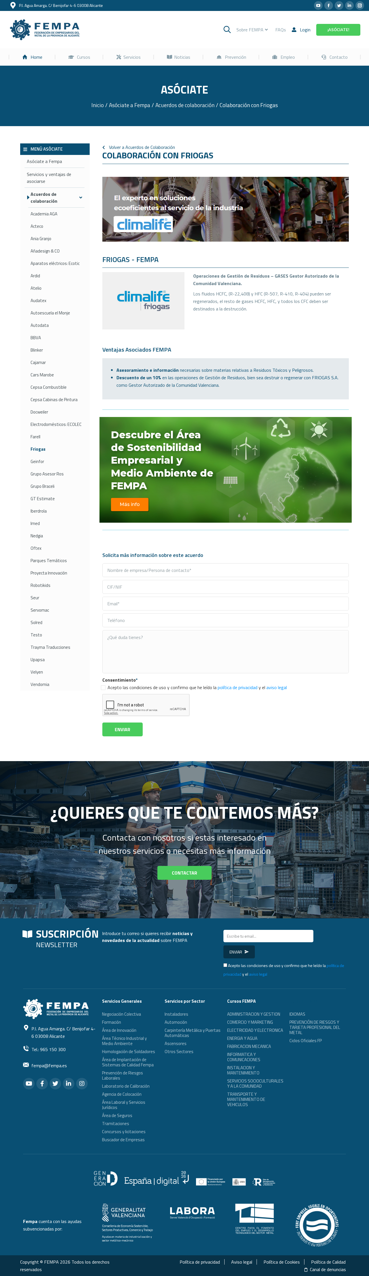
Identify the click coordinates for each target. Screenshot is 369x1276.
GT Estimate (43, 498)
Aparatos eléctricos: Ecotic (55, 263)
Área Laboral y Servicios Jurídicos (123, 1105)
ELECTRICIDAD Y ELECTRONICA (255, 1030)
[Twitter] (55, 1083)
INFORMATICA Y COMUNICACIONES (243, 1057)
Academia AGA (44, 214)
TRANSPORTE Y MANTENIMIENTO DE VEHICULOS (246, 1099)
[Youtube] (29, 1083)
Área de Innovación (119, 1030)
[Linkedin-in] (68, 1083)
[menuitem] (32, 57)
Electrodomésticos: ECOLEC (56, 424)
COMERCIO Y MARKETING (250, 1022)
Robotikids (40, 585)
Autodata (40, 325)
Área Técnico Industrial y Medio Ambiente (124, 1041)
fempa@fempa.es (49, 1065)
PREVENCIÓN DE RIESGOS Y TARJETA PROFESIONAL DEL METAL (314, 1027)
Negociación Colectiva (121, 1014)
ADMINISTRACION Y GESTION (253, 1014)
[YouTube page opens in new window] (318, 5)
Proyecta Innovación (49, 573)
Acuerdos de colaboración (44, 197)
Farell (35, 436)
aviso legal (276, 687)
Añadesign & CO (45, 251)
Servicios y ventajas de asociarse (49, 178)
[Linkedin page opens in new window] (349, 5)
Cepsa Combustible (49, 387)
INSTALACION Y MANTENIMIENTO (243, 1070)
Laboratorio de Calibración (126, 1086)
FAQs (280, 30)
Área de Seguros (117, 1115)
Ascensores (176, 1043)
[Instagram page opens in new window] (359, 5)
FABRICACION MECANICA (249, 1046)
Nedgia (37, 535)
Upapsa (38, 659)
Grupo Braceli (42, 486)
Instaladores (176, 1014)
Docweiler (39, 412)
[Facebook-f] (42, 1083)
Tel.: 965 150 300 (48, 1049)
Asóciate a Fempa (44, 161)
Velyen (37, 672)
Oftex (36, 548)
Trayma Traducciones (50, 647)
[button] (129, 504)
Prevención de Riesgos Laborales (122, 1075)
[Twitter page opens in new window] (339, 5)
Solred (36, 622)
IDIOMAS (297, 1014)
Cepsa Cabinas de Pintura (54, 399)
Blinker (37, 350)
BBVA (36, 337)
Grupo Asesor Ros (47, 474)
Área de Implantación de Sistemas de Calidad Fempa (128, 1062)
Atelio (36, 288)
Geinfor (37, 461)
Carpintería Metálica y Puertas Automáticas (193, 1033)
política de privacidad (237, 687)
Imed (35, 523)
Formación (111, 1022)
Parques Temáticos (49, 560)
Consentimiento (120, 680)
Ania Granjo (41, 238)
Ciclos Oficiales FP (305, 1040)
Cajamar (38, 362)
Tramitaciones (115, 1123)
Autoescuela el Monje (50, 313)
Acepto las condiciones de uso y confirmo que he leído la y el (197, 687)
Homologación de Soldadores (128, 1051)
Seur (35, 597)
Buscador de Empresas (123, 1139)
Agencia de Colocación (122, 1094)
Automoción (176, 1022)
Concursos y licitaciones (124, 1131)
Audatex (38, 300)
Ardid (35, 275)
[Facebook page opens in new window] (328, 5)
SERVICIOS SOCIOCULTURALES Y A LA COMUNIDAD (255, 1083)
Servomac (40, 610)
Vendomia (40, 684)
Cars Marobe (42, 374)
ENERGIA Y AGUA (242, 1038)
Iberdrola (39, 511)
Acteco (37, 226)
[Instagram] (82, 1083)
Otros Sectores (179, 1051)
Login (305, 30)
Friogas (38, 449)
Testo (36, 635)
